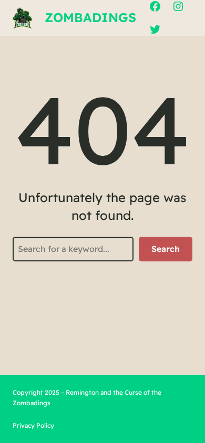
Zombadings (90, 17)
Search (165, 249)
